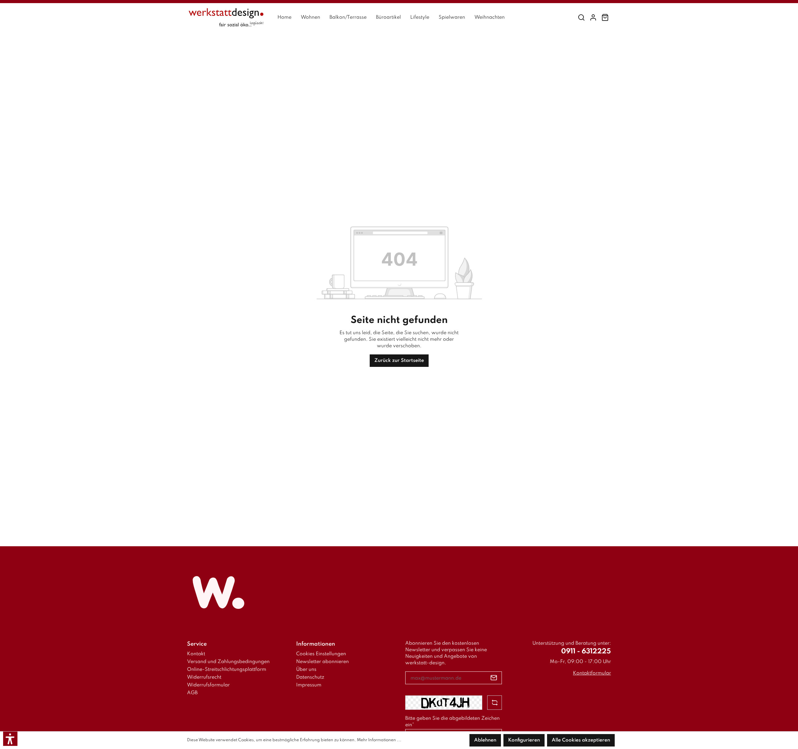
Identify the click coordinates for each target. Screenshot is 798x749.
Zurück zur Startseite (399, 360)
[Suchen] (581, 17)
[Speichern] (494, 677)
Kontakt (196, 654)
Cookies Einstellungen (321, 654)
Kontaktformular (592, 673)
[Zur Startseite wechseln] (226, 17)
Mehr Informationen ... (379, 740)
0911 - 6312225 (586, 651)
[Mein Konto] (593, 17)
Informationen (315, 644)
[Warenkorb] (605, 17)
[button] (10, 739)
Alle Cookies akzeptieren (581, 740)
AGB (192, 692)
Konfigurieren (524, 740)
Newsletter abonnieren (322, 661)
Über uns (306, 669)
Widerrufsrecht (204, 677)
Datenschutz (310, 677)
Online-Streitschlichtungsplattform (226, 669)
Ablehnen (485, 740)
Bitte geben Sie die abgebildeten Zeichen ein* (452, 722)
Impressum (308, 685)
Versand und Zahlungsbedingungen (228, 661)
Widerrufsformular (208, 685)
